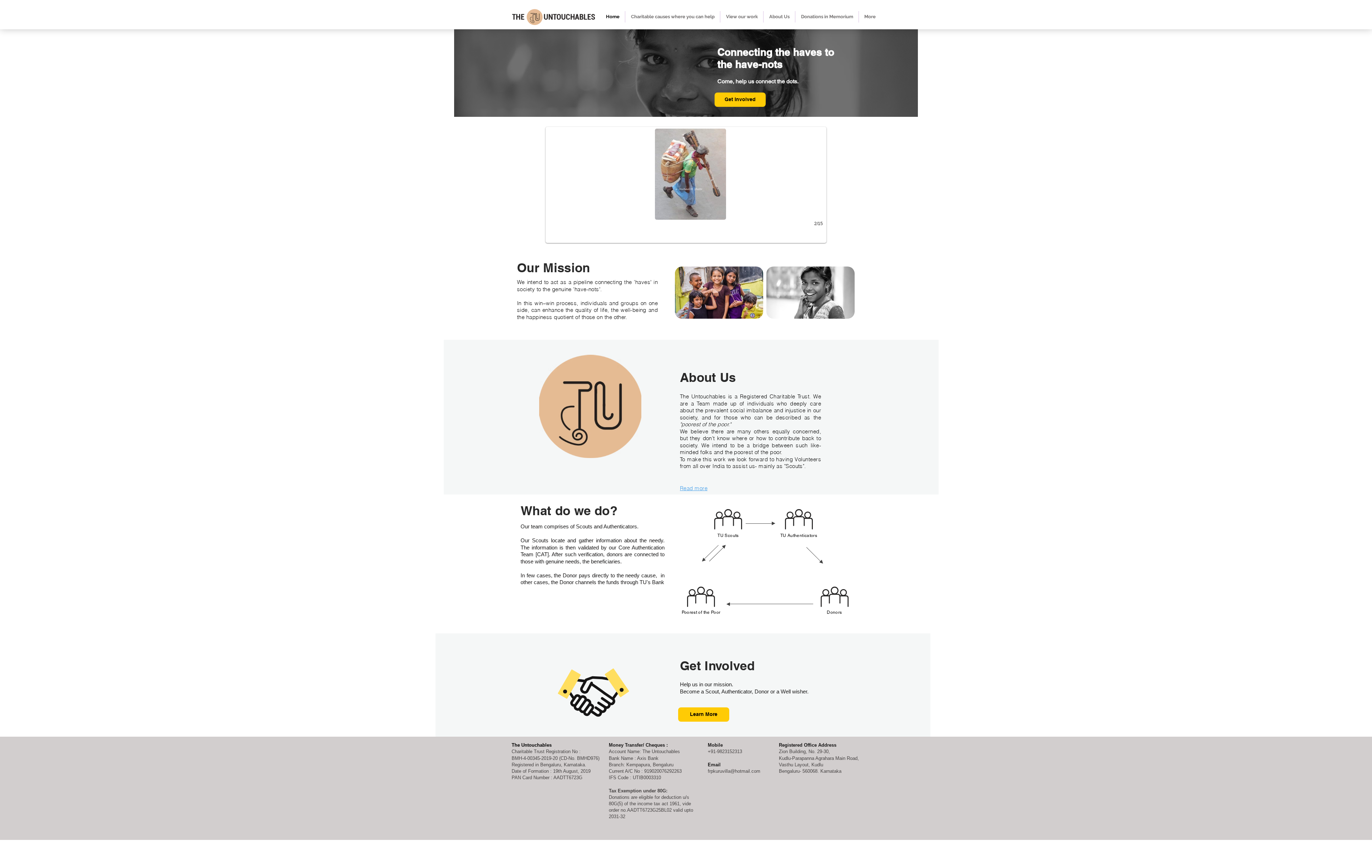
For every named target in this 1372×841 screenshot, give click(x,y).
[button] (686, 185)
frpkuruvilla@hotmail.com (734, 771)
